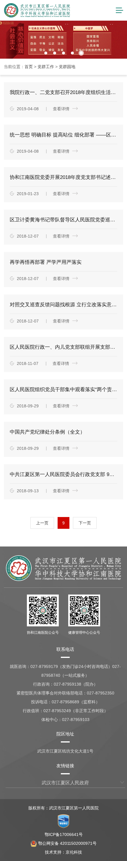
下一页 (85, 523)
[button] (45, 53)
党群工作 (46, 66)
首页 (29, 66)
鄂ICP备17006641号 (64, 834)
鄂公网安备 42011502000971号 (67, 843)
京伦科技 (74, 852)
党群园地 (67, 66)
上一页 (42, 523)
